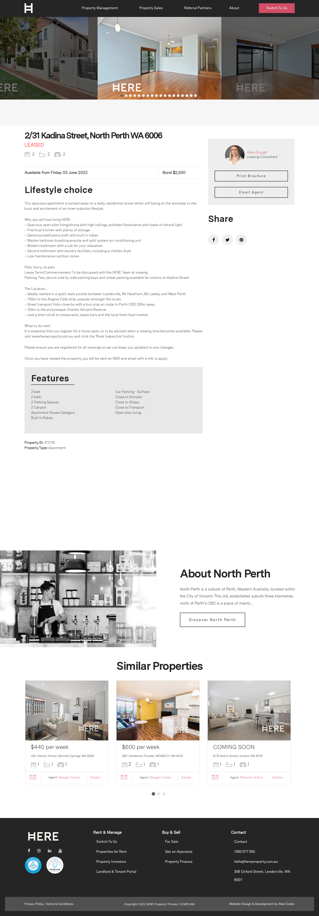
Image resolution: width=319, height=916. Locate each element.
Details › (96, 777)
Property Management (100, 8)
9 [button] (156, 95)
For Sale (171, 842)
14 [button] (178, 95)
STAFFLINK (187, 904)
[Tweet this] (227, 239)
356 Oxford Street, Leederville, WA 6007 (262, 875)
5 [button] (139, 95)
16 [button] (187, 95)
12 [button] (169, 95)
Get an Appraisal (178, 852)
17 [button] (191, 95)
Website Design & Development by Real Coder (261, 904)
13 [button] (174, 95)
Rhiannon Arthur (251, 777)
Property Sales (151, 8)
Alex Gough (257, 152)
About (234, 8)
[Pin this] (241, 239)
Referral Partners (197, 8)
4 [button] (134, 95)
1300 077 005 (244, 852)
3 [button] (130, 95)
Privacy (173, 904)
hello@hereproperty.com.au (256, 861)
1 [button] (121, 95)
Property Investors (111, 861)
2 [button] (126, 95)
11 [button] (165, 95)
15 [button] (182, 95)
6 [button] (143, 95)
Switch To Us (276, 8)
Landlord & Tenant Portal (116, 871)
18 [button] (195, 95)
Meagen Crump (69, 777)
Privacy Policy (34, 904)
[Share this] (213, 239)
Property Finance (178, 861)
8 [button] (152, 95)
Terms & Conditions (59, 904)
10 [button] (161, 95)
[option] (159, 58)
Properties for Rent (111, 852)
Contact (240, 842)
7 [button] (147, 95)
